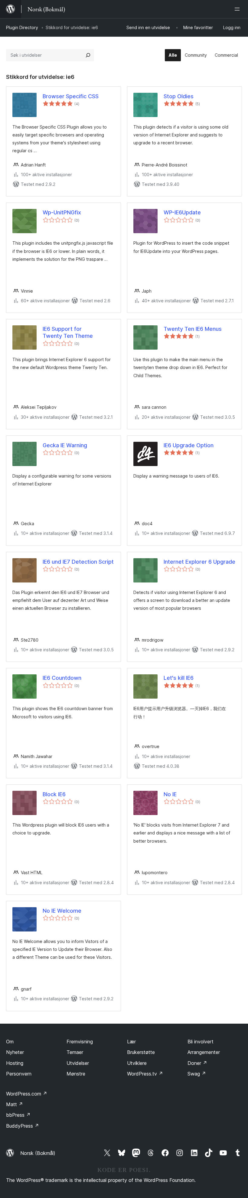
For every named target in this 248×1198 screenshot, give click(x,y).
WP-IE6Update (182, 212)
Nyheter (15, 1052)
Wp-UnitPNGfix (62, 212)
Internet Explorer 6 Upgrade (199, 562)
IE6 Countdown (62, 678)
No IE (170, 794)
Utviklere (137, 1063)
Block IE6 (54, 794)
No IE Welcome (62, 911)
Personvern (18, 1074)
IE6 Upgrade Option (189, 445)
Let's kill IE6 (179, 678)
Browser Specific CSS (71, 96)
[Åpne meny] (238, 9)
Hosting (14, 1063)
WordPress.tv (145, 1074)
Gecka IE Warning (65, 445)
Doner (197, 1063)
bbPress (18, 1115)
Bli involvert (201, 1042)
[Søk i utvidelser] (88, 55)
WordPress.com (26, 1094)
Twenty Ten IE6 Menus (193, 329)
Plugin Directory (22, 27)
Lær (131, 1042)
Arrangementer (204, 1052)
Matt (14, 1104)
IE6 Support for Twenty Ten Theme (68, 332)
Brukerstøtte (141, 1052)
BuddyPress (22, 1126)
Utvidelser (78, 1063)
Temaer (75, 1052)
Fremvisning (80, 1042)
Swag (197, 1074)
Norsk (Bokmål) (37, 1153)
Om (10, 1042)
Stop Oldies (179, 96)
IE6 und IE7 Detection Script (78, 562)
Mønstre (76, 1074)
